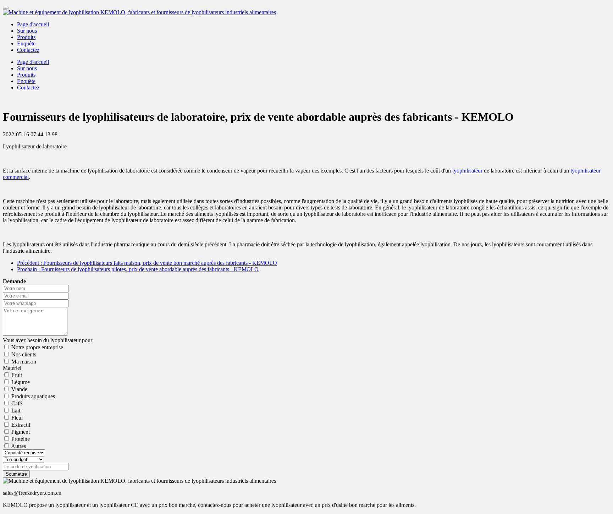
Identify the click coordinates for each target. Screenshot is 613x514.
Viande (19, 389)
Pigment (20, 432)
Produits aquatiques (33, 396)
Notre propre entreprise (37, 347)
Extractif (21, 425)
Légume (20, 382)
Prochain (138, 269)
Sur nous (27, 31)
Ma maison (23, 362)
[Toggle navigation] (6, 8)
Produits (26, 37)
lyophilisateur (467, 171)
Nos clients (23, 354)
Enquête (26, 43)
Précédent (147, 263)
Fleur (17, 418)
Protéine (20, 439)
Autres (18, 446)
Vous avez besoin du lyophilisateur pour (47, 340)
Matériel (12, 368)
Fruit (16, 375)
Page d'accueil (33, 24)
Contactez (28, 50)
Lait (15, 411)
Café (16, 403)
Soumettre (16, 474)
